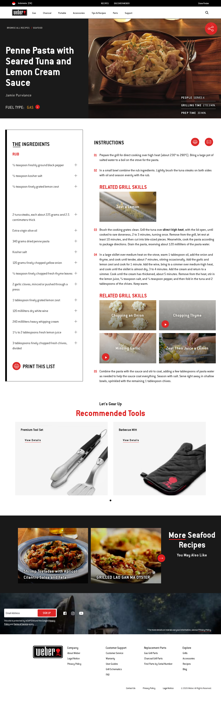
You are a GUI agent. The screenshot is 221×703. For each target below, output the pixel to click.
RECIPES (105, 3)
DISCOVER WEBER (121, 3)
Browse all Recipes (18, 27)
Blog (185, 669)
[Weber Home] (19, 12)
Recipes (187, 663)
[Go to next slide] (161, 558)
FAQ (107, 674)
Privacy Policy (204, 630)
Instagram (73, 613)
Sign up (47, 613)
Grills (185, 653)
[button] (38, 12)
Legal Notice (73, 658)
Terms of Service (21, 624)
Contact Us (130, 688)
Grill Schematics (114, 669)
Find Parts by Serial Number (158, 663)
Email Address (13, 613)
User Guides (112, 663)
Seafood (38, 27)
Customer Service (114, 653)
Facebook (65, 613)
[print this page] (196, 141)
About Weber (73, 653)
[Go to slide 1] (110, 500)
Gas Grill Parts (151, 653)
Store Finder (203, 3)
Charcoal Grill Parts (153, 658)
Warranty (110, 658)
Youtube (81, 613)
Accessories (189, 658)
